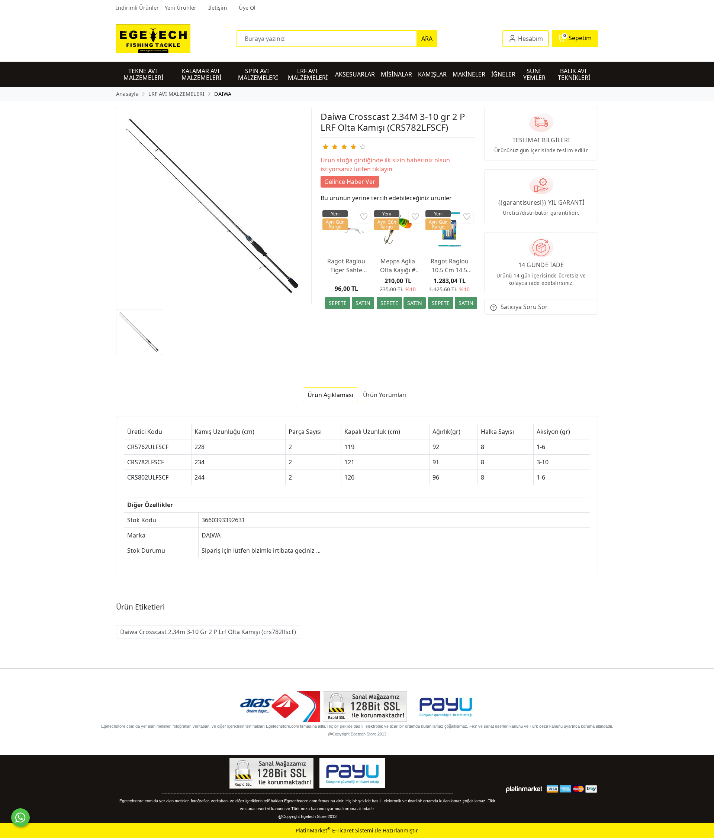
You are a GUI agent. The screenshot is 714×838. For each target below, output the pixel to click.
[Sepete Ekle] (337, 303)
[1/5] (325, 146)
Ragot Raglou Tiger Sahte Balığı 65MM (346, 266)
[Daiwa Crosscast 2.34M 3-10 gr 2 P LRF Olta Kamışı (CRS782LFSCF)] (213, 206)
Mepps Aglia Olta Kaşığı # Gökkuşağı (397, 266)
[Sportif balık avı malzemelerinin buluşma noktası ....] (176, 38)
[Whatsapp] (20, 817)
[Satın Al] (363, 303)
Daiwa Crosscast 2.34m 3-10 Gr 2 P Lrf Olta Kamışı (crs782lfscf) (208, 632)
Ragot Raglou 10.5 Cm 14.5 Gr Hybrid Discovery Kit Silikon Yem (450, 266)
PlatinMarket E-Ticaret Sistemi (334, 830)
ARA (426, 39)
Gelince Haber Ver (349, 182)
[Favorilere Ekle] (363, 216)
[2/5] (330, 146)
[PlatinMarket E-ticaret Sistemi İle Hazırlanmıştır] (524, 789)
